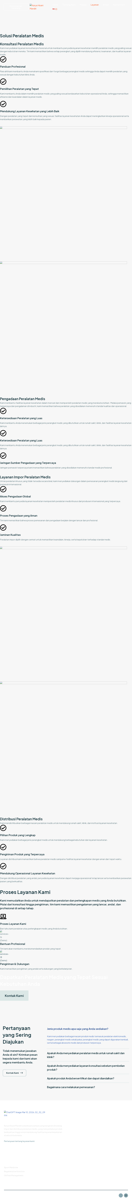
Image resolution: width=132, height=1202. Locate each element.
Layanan (95, 4)
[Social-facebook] (121, 1195)
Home (55, 4)
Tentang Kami (69, 4)
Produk (83, 4)
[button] (14, 995)
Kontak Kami (119, 4)
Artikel (106, 4)
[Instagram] (126, 1195)
